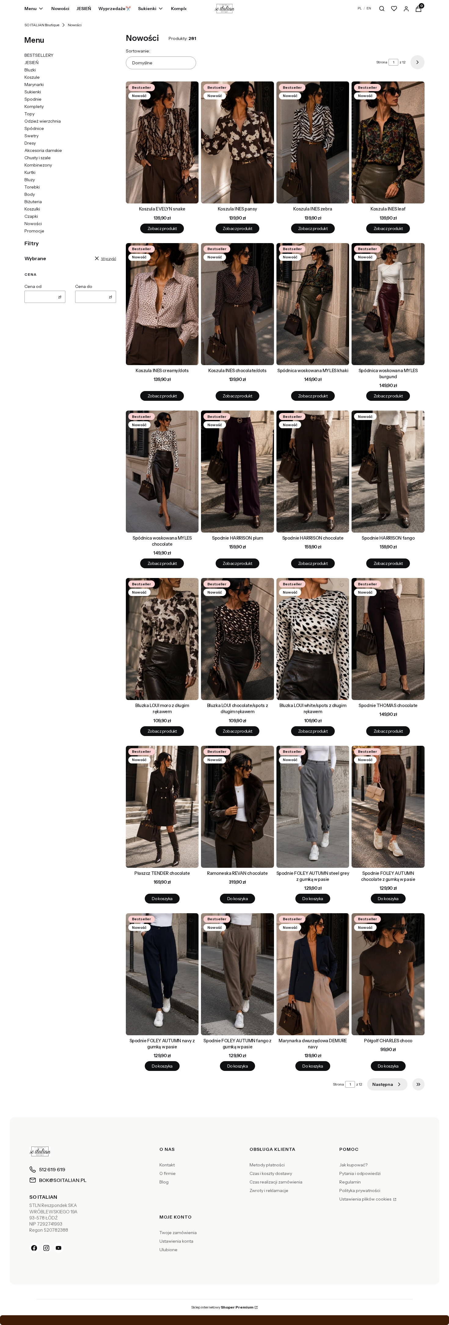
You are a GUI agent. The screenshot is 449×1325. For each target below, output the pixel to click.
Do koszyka (162, 898)
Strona (381, 62)
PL (360, 8)
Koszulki (32, 209)
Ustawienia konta (176, 1241)
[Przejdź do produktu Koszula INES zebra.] (312, 142)
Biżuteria (33, 201)
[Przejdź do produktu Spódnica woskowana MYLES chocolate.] (162, 472)
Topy (29, 114)
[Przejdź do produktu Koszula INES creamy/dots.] (162, 304)
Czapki (31, 216)
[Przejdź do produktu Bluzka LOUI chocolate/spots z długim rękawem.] (237, 639)
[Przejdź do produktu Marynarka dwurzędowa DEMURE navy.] (312, 974)
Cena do (83, 286)
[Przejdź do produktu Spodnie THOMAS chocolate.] (388, 639)
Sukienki (32, 92)
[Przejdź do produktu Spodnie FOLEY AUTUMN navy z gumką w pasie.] (162, 974)
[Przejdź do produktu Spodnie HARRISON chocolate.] (312, 472)
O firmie (167, 1173)
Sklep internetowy (222, 1307)
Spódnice (34, 128)
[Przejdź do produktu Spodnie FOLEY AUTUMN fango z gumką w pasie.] (237, 974)
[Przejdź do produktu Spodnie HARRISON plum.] (237, 472)
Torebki (32, 187)
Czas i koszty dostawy (271, 1173)
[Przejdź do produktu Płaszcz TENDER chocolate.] (162, 807)
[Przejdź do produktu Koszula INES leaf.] (388, 142)
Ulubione (168, 1249)
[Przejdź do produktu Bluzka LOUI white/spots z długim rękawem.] (312, 639)
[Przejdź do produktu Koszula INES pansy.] (237, 142)
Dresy (30, 143)
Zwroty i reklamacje (269, 1190)
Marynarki (34, 84)
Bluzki (30, 70)
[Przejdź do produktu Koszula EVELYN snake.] (162, 142)
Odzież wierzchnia (42, 121)
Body (29, 194)
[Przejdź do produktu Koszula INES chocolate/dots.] (237, 304)
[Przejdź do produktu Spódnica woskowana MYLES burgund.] (388, 304)
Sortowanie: (138, 51)
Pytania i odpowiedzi (360, 1173)
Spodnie (33, 99)
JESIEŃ (31, 62)
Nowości (33, 223)
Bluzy (29, 179)
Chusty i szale (37, 157)
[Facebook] (34, 1248)
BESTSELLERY (38, 55)
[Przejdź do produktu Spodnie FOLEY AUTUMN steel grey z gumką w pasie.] (312, 807)
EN (369, 8)
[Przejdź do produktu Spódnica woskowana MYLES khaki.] (312, 304)
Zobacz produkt (162, 228)
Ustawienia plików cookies (365, 1199)
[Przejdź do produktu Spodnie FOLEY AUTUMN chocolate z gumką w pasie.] (388, 807)
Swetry (31, 135)
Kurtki (29, 172)
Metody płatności (267, 1165)
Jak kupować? (353, 1165)
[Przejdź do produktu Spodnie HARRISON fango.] (388, 472)
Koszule (32, 77)
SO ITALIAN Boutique (41, 25)
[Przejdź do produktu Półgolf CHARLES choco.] (388, 974)
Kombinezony (38, 165)
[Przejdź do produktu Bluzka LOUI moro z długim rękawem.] (162, 639)
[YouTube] (59, 1248)
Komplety (34, 106)
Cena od (33, 286)
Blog (164, 1182)
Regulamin (350, 1182)
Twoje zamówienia (178, 1232)
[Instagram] (46, 1248)
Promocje (34, 231)
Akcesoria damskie (43, 150)
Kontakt (167, 1165)
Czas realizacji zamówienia (276, 1182)
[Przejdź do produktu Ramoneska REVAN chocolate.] (237, 807)
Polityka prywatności (359, 1190)
